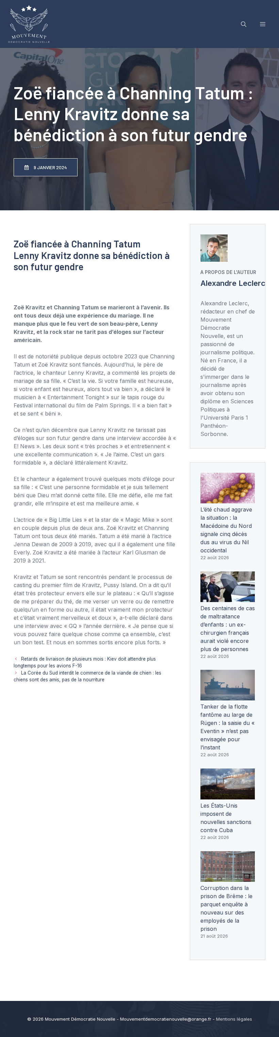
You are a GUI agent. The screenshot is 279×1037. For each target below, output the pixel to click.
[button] (243, 24)
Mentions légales (234, 1019)
